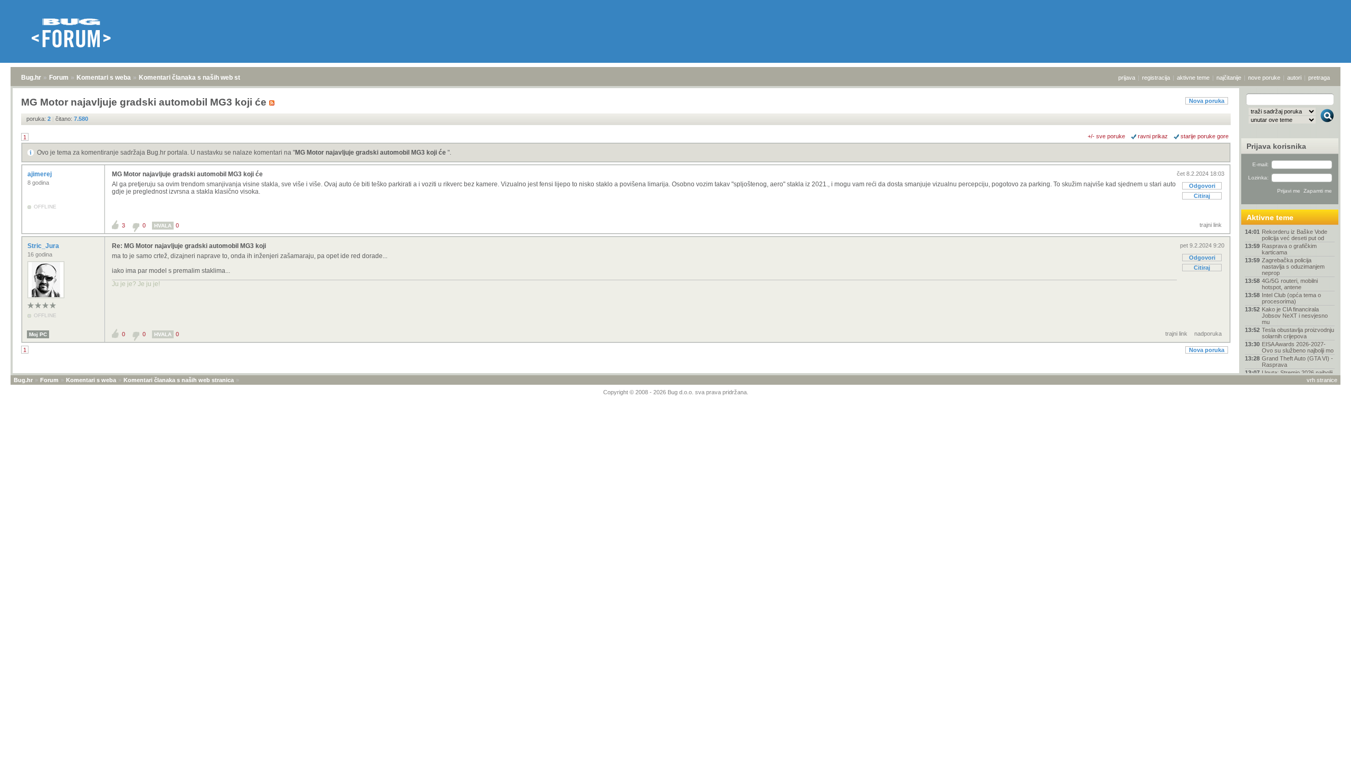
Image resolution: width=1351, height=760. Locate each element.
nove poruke (1264, 77)
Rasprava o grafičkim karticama (1289, 249)
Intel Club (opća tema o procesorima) (1291, 298)
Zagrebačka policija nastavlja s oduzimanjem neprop (1293, 266)
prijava (1126, 77)
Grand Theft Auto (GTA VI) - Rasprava (1297, 361)
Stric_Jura (44, 246)
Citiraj (1202, 196)
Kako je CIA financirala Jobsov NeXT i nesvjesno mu (1295, 315)
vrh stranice (1322, 380)
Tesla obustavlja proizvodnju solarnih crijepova (1298, 333)
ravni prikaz (1153, 136)
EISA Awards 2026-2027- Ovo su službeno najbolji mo (1298, 347)
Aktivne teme (1270, 217)
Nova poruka (1206, 101)
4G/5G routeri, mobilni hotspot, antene (1290, 284)
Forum (59, 77)
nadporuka (1208, 333)
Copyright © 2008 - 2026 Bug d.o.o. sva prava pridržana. (675, 392)
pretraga (1319, 77)
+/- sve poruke (1106, 136)
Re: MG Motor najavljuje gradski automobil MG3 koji (189, 246)
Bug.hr (31, 77)
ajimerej (40, 174)
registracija (1156, 77)
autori (1294, 77)
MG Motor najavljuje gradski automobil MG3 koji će (371, 152)
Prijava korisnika (1276, 146)
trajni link (1211, 225)
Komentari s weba (104, 77)
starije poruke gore (1205, 136)
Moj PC (38, 334)
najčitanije (1228, 77)
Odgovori (1202, 186)
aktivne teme (1193, 77)
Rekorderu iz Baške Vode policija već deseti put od (1294, 235)
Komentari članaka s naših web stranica (199, 77)
